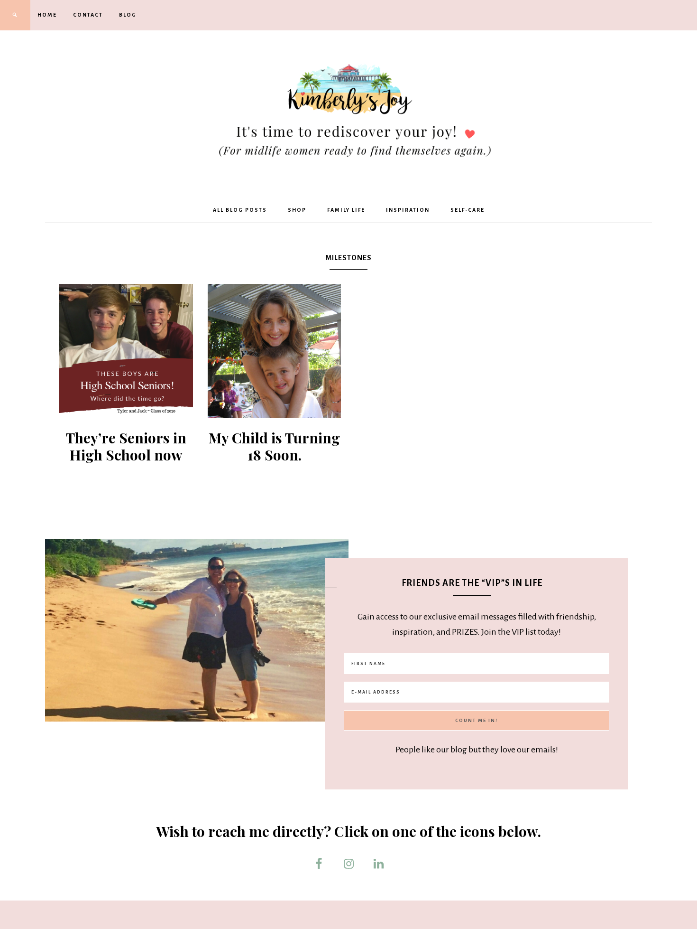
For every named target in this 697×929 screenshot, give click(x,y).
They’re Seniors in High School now (126, 446)
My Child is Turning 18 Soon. (274, 446)
